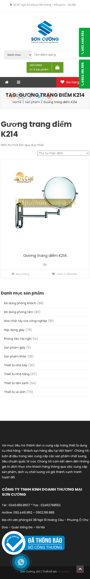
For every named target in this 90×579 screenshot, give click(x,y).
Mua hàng (22, 274)
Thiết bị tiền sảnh (16, 383)
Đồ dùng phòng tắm (18, 312)
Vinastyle (64, 571)
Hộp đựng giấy (14, 330)
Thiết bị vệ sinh (15, 392)
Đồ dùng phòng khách (20, 303)
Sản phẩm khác (15, 356)
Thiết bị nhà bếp (15, 365)
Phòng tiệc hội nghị (18, 339)
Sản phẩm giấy (14, 347)
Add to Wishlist (67, 274)
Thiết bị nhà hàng (17, 374)
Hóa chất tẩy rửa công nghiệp (25, 321)
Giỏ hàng (75, 82)
